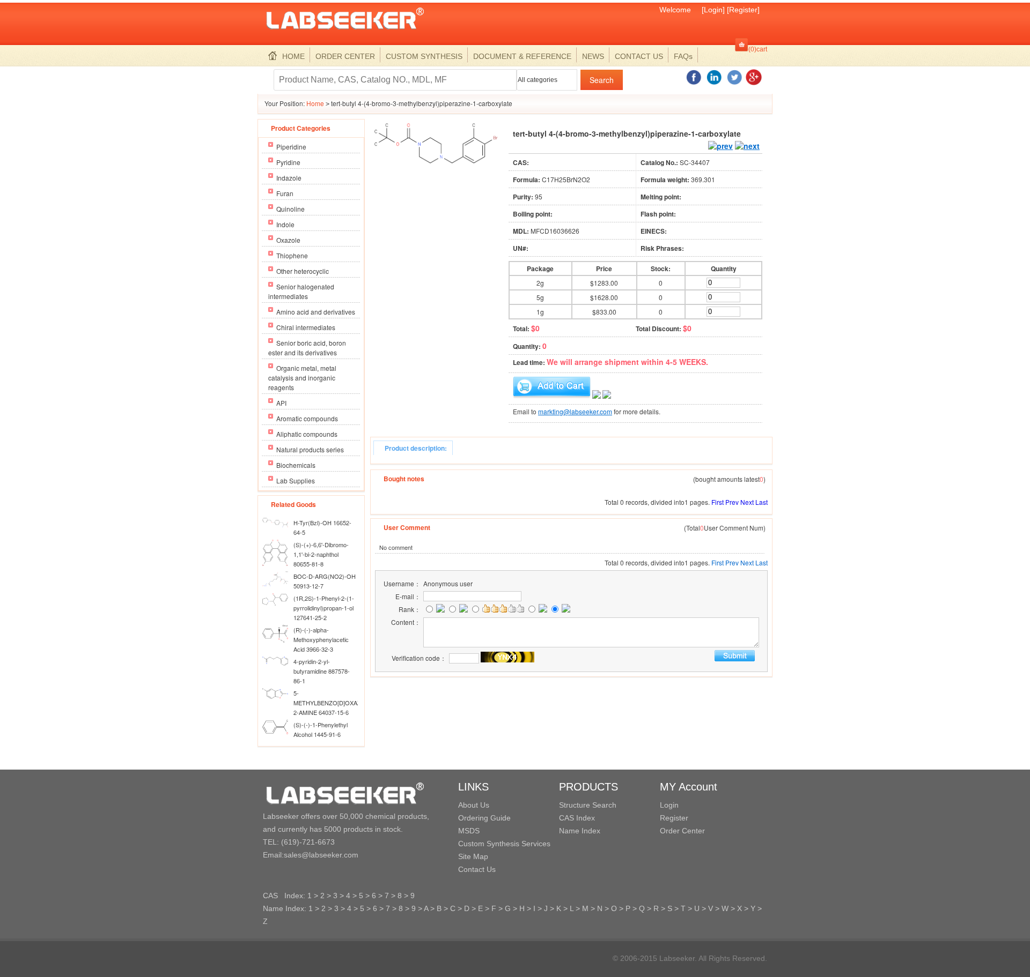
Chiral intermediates (305, 327)
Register (674, 818)
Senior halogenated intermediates (301, 291)
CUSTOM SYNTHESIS (424, 56)
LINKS (473, 787)
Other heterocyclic (302, 270)
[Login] (713, 9)
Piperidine (291, 146)
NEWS (593, 56)
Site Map (473, 856)
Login (669, 805)
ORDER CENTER (345, 56)
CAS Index (577, 818)
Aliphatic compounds (306, 433)
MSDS (469, 830)
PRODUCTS (588, 787)
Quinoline (290, 208)
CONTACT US (639, 56)
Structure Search (587, 805)
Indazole (288, 177)
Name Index (579, 830)
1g (540, 311)
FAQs (683, 56)
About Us (473, 805)
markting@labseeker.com (575, 411)
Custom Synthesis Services (504, 843)
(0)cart (757, 49)
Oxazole (288, 239)
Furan (284, 193)
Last (761, 501)
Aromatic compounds (307, 418)
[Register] (743, 9)
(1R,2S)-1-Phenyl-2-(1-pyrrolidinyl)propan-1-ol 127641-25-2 (323, 608)
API (281, 402)
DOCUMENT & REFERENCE (522, 56)
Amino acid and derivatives (315, 311)
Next (747, 501)
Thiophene (292, 255)
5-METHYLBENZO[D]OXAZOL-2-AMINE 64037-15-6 (332, 703)
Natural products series (310, 449)
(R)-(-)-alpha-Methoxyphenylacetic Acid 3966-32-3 (321, 639)
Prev (732, 501)
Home (315, 103)
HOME (293, 56)
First (717, 501)
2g (540, 282)
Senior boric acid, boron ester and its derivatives (307, 347)
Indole (285, 224)
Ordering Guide (484, 818)
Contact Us (477, 869)
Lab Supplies (295, 480)
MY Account (688, 787)
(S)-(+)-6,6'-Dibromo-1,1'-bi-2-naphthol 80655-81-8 (321, 554)
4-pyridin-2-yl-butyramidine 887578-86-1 (321, 671)
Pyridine (288, 162)
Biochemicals (295, 464)
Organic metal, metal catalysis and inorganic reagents (302, 377)
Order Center (682, 830)
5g (540, 297)
